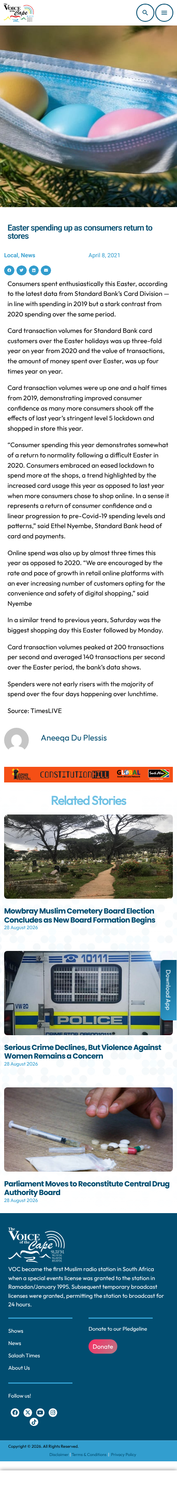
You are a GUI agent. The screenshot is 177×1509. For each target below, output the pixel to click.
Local (11, 255)
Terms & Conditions (89, 1454)
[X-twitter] (27, 1412)
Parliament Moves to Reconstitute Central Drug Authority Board (87, 1188)
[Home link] (19, 12)
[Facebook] (15, 1412)
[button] (9, 270)
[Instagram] (53, 1412)
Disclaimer (59, 1454)
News (28, 255)
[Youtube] (40, 1412)
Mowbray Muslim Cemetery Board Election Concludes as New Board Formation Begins (79, 915)
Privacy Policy (123, 1454)
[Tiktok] (34, 1422)
